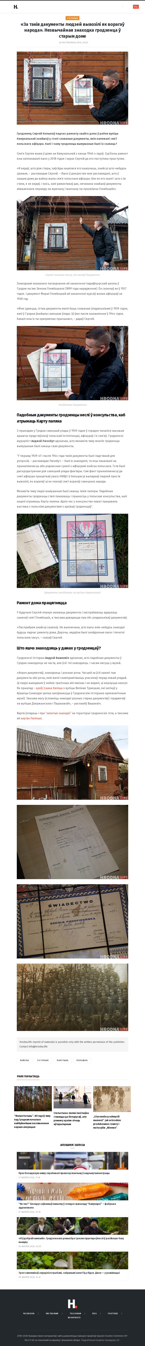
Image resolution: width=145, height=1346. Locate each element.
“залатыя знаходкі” (58, 713)
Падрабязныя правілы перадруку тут (100, 1340)
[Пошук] (125, 6)
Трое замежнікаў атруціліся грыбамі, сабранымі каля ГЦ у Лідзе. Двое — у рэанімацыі (69, 1272)
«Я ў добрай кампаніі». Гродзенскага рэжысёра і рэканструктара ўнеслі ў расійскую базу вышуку (71, 1240)
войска (24, 1060)
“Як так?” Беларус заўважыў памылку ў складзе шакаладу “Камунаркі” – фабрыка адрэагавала (67, 1205)
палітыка (62, 1060)
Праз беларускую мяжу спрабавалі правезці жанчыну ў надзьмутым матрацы (64, 1173)
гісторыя (43, 1060)
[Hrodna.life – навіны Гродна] (15, 6)
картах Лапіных (31, 718)
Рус (136, 6)
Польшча (82, 1060)
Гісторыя (72, 18)
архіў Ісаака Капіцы (49, 688)
